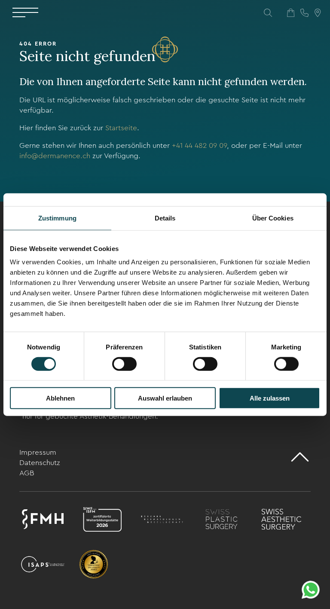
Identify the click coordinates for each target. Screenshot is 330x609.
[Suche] (268, 13)
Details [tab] (165, 217)
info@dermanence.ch (54, 155)
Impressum (37, 452)
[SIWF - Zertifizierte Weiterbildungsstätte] (102, 521)
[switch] (124, 363)
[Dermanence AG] (165, 49)
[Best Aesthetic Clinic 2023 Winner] (93, 566)
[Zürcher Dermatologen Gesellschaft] (162, 521)
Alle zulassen (270, 398)
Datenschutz (39, 462)
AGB (26, 473)
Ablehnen (60, 398)
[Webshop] (290, 13)
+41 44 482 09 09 (199, 145)
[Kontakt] (304, 13)
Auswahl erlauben (165, 398)
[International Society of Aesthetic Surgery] (42, 566)
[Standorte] (318, 13)
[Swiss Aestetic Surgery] (281, 521)
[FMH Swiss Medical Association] (42, 521)
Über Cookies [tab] (272, 217)
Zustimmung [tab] (57, 217)
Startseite (121, 127)
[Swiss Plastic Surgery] (221, 521)
